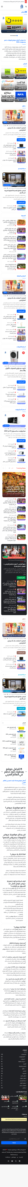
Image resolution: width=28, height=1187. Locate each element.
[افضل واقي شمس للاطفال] (21, 325)
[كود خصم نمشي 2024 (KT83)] (7, 73)
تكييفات (23, 1059)
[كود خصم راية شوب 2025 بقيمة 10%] (20, 96)
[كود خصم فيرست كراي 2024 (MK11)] (7, 84)
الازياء (24, 1063)
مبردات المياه (21, 1061)
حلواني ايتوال (23, 1078)
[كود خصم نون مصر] (20, 73)
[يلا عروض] (21, 6)
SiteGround (13, 1154)
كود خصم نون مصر (21, 77)
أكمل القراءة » (21, 139)
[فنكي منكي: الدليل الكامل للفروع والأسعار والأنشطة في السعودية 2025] (21, 247)
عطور (23, 1068)
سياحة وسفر (23, 1080)
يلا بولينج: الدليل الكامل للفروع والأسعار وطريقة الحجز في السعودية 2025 (9, 238)
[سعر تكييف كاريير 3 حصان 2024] (21, 387)
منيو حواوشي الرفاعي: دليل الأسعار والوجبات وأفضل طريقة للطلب (9, 222)
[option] (14, 85)
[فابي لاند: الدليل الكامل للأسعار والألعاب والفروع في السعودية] (21, 230)
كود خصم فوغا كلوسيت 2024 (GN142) (22, 88)
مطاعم (24, 1087)
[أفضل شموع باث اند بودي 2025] (21, 160)
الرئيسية (21, 1157)
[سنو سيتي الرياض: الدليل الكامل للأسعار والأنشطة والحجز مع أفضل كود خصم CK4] (21, 257)
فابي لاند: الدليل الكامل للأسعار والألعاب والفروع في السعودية (9, 230)
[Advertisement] (14, 25)
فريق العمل (13, 1157)
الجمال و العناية (22, 1066)
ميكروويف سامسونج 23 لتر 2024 (15, 431)
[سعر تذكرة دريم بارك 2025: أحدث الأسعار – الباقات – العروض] (5, 1108)
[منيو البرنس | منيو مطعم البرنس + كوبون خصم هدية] (5, 1097)
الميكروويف (22, 1056)
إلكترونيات (23, 1054)
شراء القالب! (7, 1157)
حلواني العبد (23, 1075)
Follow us (24, 1114)
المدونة (24, 1073)
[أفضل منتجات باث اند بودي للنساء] (21, 153)
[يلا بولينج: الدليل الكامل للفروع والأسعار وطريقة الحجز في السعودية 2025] (21, 239)
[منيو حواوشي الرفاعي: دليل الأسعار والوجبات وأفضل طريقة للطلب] (21, 222)
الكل (12, 468)
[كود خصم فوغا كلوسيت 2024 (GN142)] (20, 84)
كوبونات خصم (23, 1085)
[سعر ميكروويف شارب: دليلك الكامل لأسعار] (21, 453)
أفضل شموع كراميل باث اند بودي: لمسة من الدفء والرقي (9, 146)
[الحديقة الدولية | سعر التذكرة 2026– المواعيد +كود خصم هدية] (21, 266)
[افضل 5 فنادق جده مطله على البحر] (21, 207)
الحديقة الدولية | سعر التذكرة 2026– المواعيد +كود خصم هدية (10, 266)
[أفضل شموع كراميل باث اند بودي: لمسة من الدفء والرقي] (21, 145)
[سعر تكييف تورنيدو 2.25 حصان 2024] (21, 401)
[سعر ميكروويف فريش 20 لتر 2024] (21, 446)
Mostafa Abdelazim (20, 125)
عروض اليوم (23, 1083)
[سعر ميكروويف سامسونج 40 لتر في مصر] (21, 460)
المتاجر (24, 1071)
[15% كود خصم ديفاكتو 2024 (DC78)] (7, 96)
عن (17, 1157)
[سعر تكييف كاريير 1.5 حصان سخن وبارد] (21, 394)
